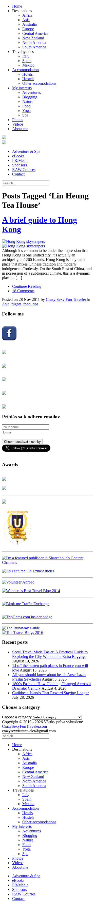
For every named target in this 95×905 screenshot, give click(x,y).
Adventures (31, 92)
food (27, 304)
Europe (28, 29)
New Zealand (33, 38)
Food (26, 106)
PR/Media (20, 160)
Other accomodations (39, 83)
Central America (35, 33)
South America (34, 47)
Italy (25, 56)
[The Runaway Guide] (21, 628)
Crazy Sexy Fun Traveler (66, 299)
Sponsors (19, 165)
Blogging (29, 97)
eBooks (18, 156)
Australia (29, 24)
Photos (17, 120)
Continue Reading (26, 286)
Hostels (28, 79)
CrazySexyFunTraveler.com (24, 726)
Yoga (26, 110)
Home (17, 6)
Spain (26, 61)
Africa (27, 15)
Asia (26, 20)
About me (20, 129)
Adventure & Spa (26, 151)
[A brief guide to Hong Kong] (47, 243)
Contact (18, 174)
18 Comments (23, 291)
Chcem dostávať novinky (22, 442)
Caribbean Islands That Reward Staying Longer (50, 693)
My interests (22, 88)
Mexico (28, 65)
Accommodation (25, 70)
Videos (17, 124)
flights (16, 304)
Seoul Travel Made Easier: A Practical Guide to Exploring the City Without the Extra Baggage (50, 654)
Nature (27, 101)
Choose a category (17, 717)
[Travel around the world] (25, 604)
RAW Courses (23, 169)
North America (34, 42)
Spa (25, 115)
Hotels (27, 74)
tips (35, 304)
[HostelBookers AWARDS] (4, 479)
